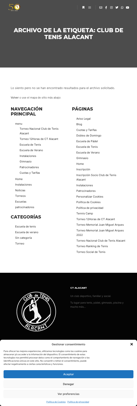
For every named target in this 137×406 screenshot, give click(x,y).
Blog (79, 124)
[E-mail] (100, 7)
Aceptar (68, 374)
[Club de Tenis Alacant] (14, 7)
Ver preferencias (68, 394)
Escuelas (20, 201)
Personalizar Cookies (89, 196)
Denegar (68, 384)
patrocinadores (24, 207)
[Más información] (83, 7)
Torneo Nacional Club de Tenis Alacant (100, 240)
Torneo (19, 243)
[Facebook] (106, 7)
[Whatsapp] (122, 7)
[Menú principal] (90, 7)
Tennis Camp (84, 213)
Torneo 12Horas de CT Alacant (39, 139)
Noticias (20, 190)
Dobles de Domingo (88, 135)
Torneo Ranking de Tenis (92, 246)
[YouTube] (127, 7)
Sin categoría (23, 237)
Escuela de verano (26, 232)
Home (19, 179)
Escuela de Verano (31, 150)
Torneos (20, 196)
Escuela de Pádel (87, 141)
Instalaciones (28, 156)
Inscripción (83, 169)
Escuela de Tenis (30, 144)
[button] (131, 344)
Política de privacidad (78, 401)
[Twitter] (117, 7)
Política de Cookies (56, 401)
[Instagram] (111, 7)
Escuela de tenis (25, 226)
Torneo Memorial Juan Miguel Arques (100, 224)
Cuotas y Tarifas (30, 172)
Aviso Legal (83, 118)
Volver (15, 97)
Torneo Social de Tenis (90, 252)
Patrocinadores (29, 167)
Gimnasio (26, 161)
